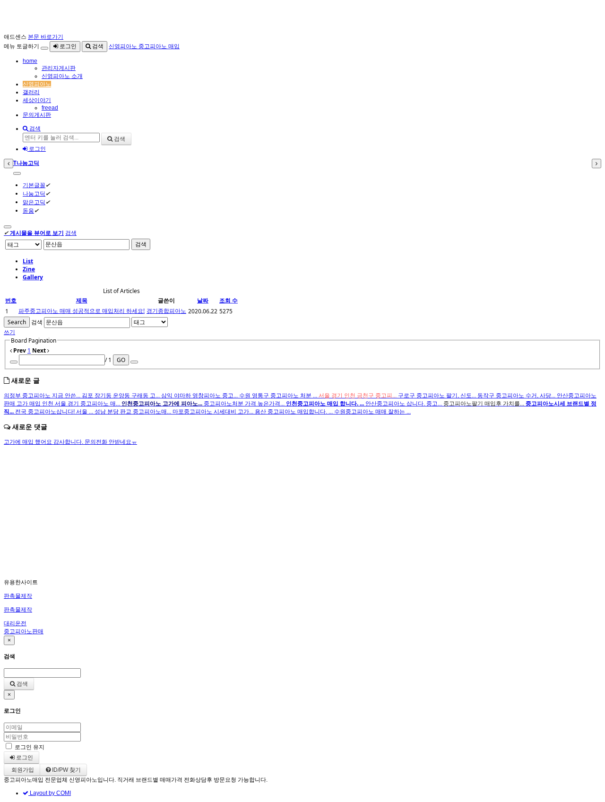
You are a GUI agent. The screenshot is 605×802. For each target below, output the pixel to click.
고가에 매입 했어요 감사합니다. (44, 442)
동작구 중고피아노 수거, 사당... (517, 395)
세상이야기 (37, 100)
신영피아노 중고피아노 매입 (144, 46)
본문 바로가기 (45, 37)
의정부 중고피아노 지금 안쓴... (43, 395)
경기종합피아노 (166, 311)
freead (50, 107)
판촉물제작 (18, 596)
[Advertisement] (287, 512)
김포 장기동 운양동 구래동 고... (121, 395)
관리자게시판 (59, 68)
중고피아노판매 (23, 631)
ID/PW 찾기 (66, 770)
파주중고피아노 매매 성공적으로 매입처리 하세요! (81, 311)
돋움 (28, 211)
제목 (81, 300)
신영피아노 (37, 84)
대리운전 (15, 623)
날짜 (202, 300)
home (30, 61)
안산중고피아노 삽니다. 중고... (404, 403)
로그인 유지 (29, 747)
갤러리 (31, 92)
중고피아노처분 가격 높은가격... (245, 403)
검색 (97, 46)
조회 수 (228, 300)
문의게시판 (37, 115)
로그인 (67, 46)
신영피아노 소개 (62, 76)
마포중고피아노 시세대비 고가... (214, 411)
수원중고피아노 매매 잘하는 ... (372, 411)
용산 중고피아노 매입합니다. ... (294, 411)
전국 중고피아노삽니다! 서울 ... (55, 411)
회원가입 (22, 770)
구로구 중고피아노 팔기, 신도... (437, 395)
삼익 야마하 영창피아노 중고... (200, 395)
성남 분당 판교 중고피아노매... (134, 411)
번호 (11, 300)
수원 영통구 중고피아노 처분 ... (279, 395)
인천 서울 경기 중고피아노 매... (81, 403)
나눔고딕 (34, 194)
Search (17, 322)
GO (121, 360)
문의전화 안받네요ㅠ (111, 442)
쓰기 (9, 332)
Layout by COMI (49, 793)
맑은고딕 (34, 202)
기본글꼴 (34, 185)
